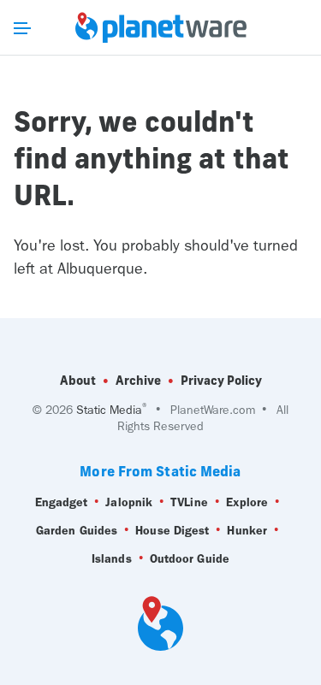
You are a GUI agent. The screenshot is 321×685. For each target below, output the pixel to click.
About (78, 380)
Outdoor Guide (189, 559)
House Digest (172, 530)
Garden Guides (76, 530)
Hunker (247, 530)
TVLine (189, 502)
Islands (112, 559)
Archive (138, 380)
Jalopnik (128, 502)
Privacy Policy (221, 380)
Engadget (61, 502)
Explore (247, 502)
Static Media (109, 410)
